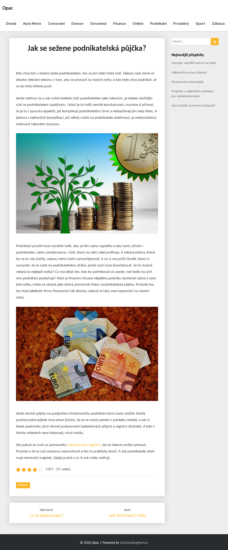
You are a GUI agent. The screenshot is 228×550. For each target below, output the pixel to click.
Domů (11, 23)
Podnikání (158, 23)
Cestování (56, 23)
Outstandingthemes (134, 543)
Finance (119, 23)
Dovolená (98, 23)
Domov (77, 23)
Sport (200, 23)
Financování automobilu (187, 82)
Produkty (181, 23)
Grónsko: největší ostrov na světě (193, 63)
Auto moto (32, 23)
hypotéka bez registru (84, 445)
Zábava (218, 23)
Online (137, 23)
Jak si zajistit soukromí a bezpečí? (193, 105)
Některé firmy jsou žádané (189, 72)
